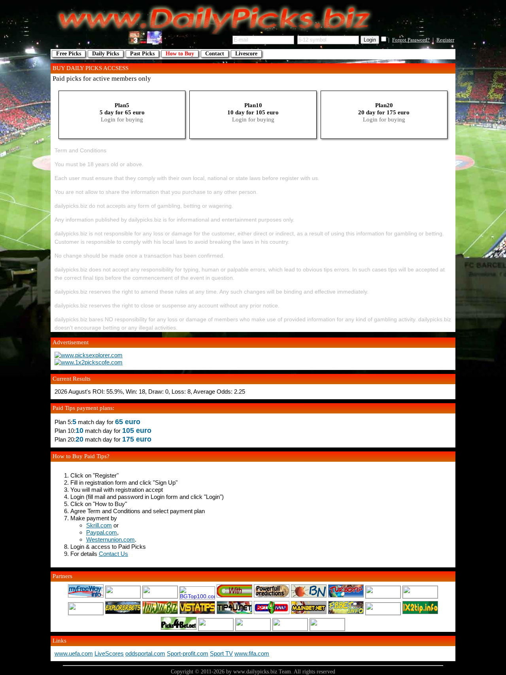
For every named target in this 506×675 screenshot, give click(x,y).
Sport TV (221, 653)
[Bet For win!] (271, 613)
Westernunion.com (110, 539)
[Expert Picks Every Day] (308, 596)
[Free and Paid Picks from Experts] (420, 596)
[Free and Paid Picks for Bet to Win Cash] (85, 613)
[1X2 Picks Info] (383, 613)
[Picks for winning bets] (178, 629)
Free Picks (68, 54)
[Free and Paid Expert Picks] (383, 596)
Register (445, 40)
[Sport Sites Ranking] (160, 596)
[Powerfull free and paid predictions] (271, 596)
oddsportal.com (145, 653)
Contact (214, 54)
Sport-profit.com (187, 653)
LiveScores (109, 653)
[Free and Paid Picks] (160, 613)
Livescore (246, 54)
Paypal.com (101, 532)
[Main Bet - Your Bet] (308, 613)
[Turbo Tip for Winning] (345, 596)
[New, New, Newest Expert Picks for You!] (290, 629)
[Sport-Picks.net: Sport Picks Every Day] (253, 629)
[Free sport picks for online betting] (85, 596)
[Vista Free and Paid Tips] (197, 613)
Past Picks (142, 54)
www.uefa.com (74, 653)
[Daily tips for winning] (420, 613)
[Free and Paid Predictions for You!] (123, 613)
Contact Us (113, 553)
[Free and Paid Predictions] (345, 613)
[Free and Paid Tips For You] (234, 613)
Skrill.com (99, 525)
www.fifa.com (251, 653)
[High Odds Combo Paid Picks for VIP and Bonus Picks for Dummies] (215, 629)
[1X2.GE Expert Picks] (234, 596)
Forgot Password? (411, 40)
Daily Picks (105, 54)
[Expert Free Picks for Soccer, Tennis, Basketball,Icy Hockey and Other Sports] (123, 596)
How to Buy (180, 54)
